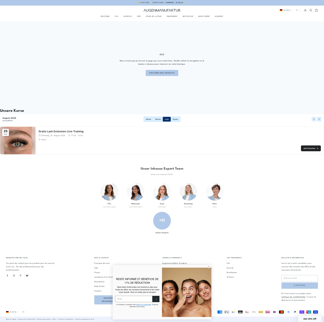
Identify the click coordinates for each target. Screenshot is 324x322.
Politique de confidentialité (26, 319)
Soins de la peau (154, 16)
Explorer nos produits (162, 73)
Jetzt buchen (309, 148)
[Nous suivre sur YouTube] (27, 275)
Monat (148, 119)
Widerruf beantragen (108, 299)
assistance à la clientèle (104, 277)
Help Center (99, 286)
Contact (97, 291)
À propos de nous (102, 263)
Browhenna (232, 273)
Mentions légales (11, 319)
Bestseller (188, 16)
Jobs (96, 268)
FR (296, 10)
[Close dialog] (208, 266)
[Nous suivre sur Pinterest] (20, 275)
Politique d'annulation (44, 319)
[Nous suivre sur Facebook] (7, 275)
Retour (54, 319)
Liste (167, 119)
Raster (175, 119)
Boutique (105, 16)
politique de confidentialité (293, 297)
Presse (97, 273)
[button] (309, 319)
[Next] (319, 119)
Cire (139, 16)
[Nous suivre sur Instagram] (14, 275)
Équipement (172, 16)
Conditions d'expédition (66, 319)
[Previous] (314, 119)
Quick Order (204, 16)
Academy (219, 16)
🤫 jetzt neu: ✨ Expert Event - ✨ (162, 2)
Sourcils (128, 16)
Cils (116, 16)
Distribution (99, 282)
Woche (158, 119)
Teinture (230, 277)
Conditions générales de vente (84, 319)
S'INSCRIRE (300, 285)
